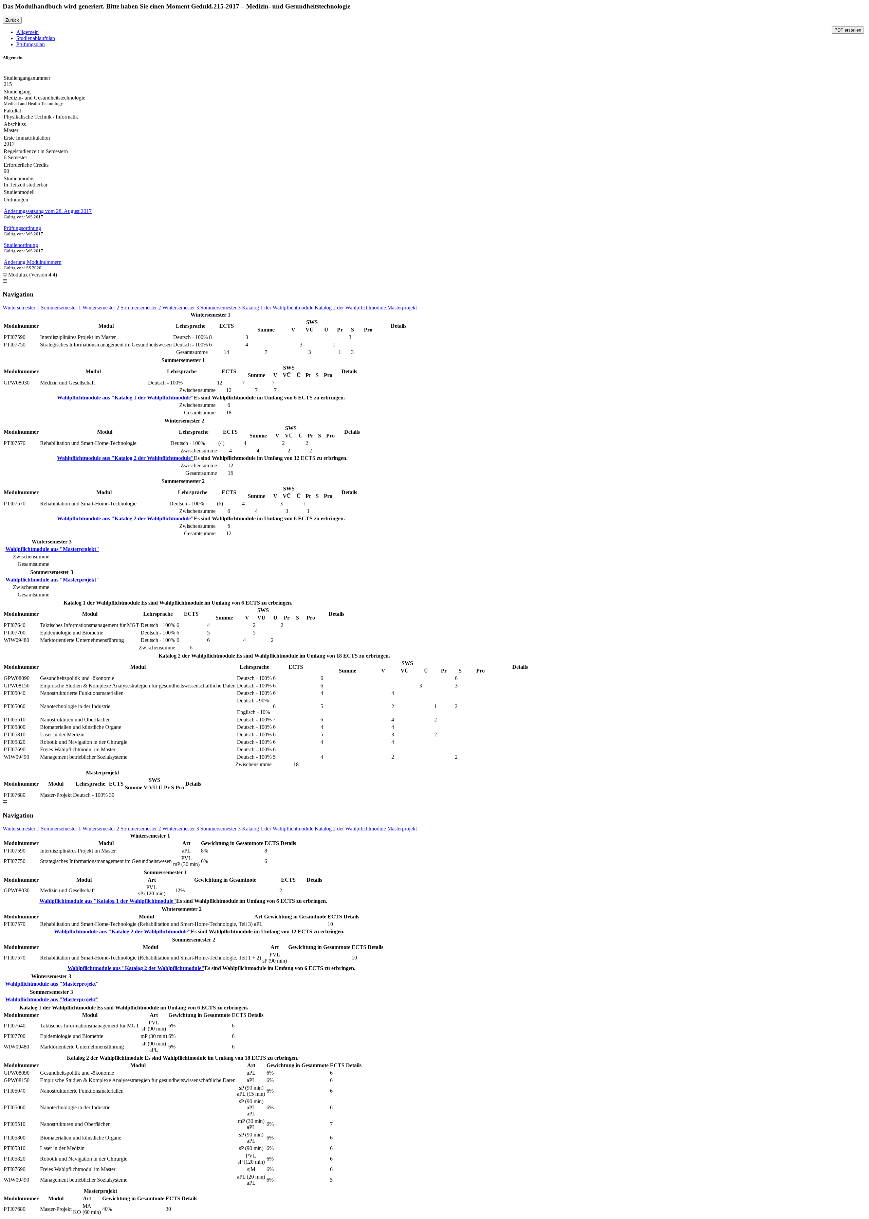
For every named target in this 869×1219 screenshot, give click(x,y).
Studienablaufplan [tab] (35, 38)
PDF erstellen (847, 30)
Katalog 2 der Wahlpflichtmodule (351, 307)
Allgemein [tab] (27, 32)
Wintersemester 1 (22, 307)
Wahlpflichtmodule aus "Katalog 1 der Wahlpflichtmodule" (125, 397)
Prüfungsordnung (22, 228)
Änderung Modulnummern (32, 262)
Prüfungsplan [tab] (30, 44)
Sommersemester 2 (141, 307)
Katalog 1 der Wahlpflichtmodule (278, 307)
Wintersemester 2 (101, 307)
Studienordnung (21, 245)
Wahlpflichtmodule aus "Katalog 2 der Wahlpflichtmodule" (125, 458)
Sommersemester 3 (221, 307)
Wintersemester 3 (181, 307)
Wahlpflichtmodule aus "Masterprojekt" (52, 549)
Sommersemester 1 (61, 307)
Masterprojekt (402, 307)
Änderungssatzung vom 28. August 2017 (48, 211)
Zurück (12, 20)
